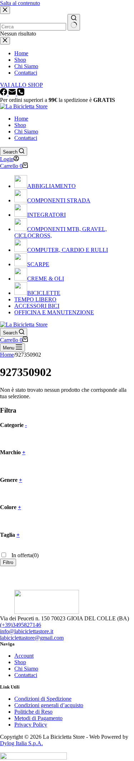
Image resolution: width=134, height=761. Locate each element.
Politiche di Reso (33, 712)
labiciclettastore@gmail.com (32, 638)
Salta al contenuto (20, 3)
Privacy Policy (30, 725)
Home (21, 119)
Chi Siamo (26, 131)
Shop (20, 125)
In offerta (24, 555)
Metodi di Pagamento (38, 718)
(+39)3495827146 (20, 625)
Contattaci (25, 138)
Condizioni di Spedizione (42, 699)
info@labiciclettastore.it (26, 631)
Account (24, 656)
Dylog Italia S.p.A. (21, 743)
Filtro (8, 562)
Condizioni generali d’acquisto (48, 705)
